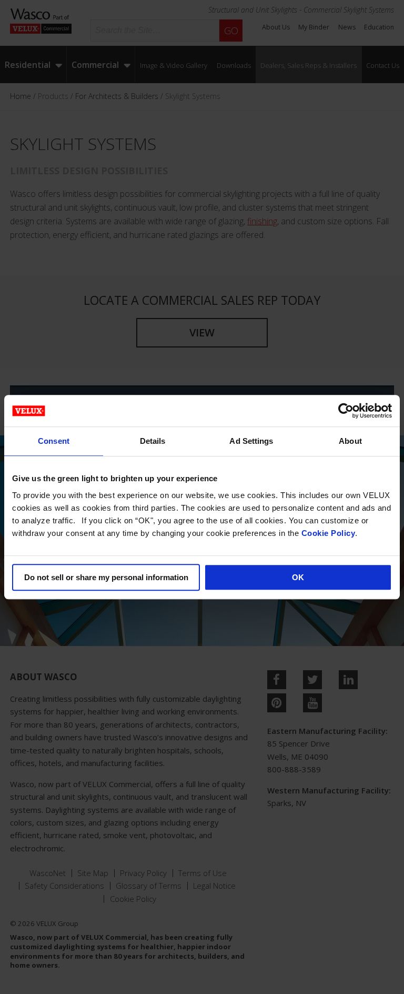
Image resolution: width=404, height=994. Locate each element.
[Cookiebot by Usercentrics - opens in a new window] (346, 411)
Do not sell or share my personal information (106, 577)
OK (298, 577)
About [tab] (350, 440)
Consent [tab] (53, 440)
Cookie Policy (328, 533)
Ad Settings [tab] (251, 440)
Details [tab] (153, 440)
